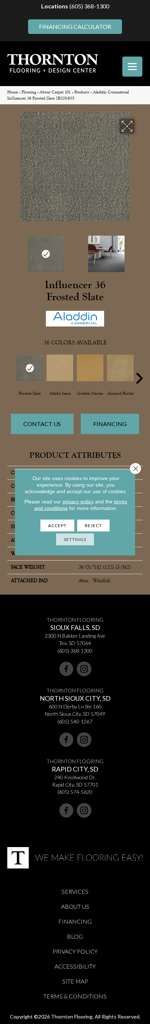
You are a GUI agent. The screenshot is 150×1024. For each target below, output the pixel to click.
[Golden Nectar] (90, 368)
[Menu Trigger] (132, 67)
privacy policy (78, 501)
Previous (11, 250)
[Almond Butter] (120, 368)
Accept (57, 525)
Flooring (28, 92)
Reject (93, 525)
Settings (75, 539)
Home (12, 92)
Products (81, 92)
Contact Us (42, 423)
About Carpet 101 (55, 92)
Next (139, 250)
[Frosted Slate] (30, 368)
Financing (110, 423)
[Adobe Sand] (60, 368)
